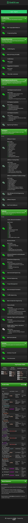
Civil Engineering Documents (14, 90)
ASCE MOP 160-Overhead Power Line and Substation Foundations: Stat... (5, 462)
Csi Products (11, 142)
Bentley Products (12, 145)
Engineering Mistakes (13, 109)
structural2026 (20, 491)
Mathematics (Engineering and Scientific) (17, 311)
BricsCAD (10, 150)
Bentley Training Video (13, 166)
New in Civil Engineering (14, 116)
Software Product (11, 139)
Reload (23, 384)
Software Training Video (13, 159)
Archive (10, 69)
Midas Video (11, 170)
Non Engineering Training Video (15, 172)
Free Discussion (11, 358)
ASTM (10, 226)
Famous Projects (12, 96)
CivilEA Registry (11, 49)
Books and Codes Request (14, 330)
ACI (9, 223)
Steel (10, 247)
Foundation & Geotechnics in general (16, 264)
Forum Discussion (7, 39)
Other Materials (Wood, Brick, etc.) (16, 250)
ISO (9, 232)
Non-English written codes (14, 237)
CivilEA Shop (5, 18)
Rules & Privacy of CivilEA (13, 54)
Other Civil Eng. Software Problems (16, 187)
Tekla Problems (12, 183)
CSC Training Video (13, 168)
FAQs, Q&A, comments (12, 74)
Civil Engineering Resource (9, 80)
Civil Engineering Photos (14, 105)
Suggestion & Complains (13, 66)
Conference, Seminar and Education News (17, 117)
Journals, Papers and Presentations (15, 317)
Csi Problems (11, 179)
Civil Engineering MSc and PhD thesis (16, 309)
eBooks (4, 211)
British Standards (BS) (13, 229)
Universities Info (12, 119)
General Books (10, 305)
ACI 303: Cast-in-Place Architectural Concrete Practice (5, 431)
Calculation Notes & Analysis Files (16, 93)
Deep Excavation (12, 155)
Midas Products (12, 149)
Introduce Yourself (11, 353)
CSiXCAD (17, 475)
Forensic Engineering (12, 278)
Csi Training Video (12, 163)
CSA (9, 234)
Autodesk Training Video (14, 164)
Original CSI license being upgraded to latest (6, 452)
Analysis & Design (12, 244)
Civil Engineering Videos (14, 107)
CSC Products (11, 147)
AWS (10, 236)
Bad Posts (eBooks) (11, 337)
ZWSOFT (10, 151)
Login (11, 11)
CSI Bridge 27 (6, 472)
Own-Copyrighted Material (13, 27)
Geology (10, 265)
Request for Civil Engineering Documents (17, 98)
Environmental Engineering (13, 272)
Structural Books (11, 240)
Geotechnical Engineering (13, 259)
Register (16, 11)
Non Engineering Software (14, 156)
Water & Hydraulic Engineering (14, 300)
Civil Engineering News (12, 112)
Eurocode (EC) (12, 231)
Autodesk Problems (13, 180)
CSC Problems (11, 184)
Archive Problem (12, 189)
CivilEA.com (14, 2)
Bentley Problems (12, 182)
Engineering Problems (12, 124)
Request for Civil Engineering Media (16, 108)
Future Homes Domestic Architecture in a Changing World (5, 402)
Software (4, 130)
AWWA (10, 228)
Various (4, 343)
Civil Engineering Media (12, 102)
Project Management (12, 284)
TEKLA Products (12, 146)
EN (9, 233)
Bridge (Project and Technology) (15, 249)
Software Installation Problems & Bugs (16, 175)
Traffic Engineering (12, 295)
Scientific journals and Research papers (17, 321)
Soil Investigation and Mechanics (15, 263)
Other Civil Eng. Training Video (15, 171)
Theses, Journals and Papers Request (17, 331)
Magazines (11, 322)
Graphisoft (11, 154)
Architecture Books (13, 310)
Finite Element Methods (13, 245)
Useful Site (11, 120)
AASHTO (10, 227)
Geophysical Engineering (14, 267)
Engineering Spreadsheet (14, 95)
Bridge (16, 472)
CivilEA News (10, 59)
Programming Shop (12, 33)
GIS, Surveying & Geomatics (13, 289)
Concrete (10, 248)
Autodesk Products (12, 144)
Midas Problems (12, 185)
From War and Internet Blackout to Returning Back (5, 449)
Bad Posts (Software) (12, 205)
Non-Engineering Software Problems (16, 188)
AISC (10, 224)
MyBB (14, 519)
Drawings (11, 97)
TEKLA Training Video (13, 167)
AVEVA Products (12, 152)
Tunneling (11, 268)
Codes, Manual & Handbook (14, 219)
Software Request (11, 199)
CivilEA (14, 518)
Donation (10, 62)
